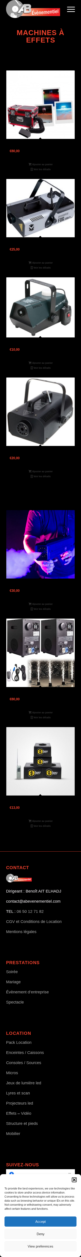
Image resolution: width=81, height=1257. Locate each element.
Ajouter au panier (42, 164)
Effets (11, 1113)
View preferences (40, 1246)
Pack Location (19, 1042)
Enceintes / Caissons (25, 1052)
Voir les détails (42, 169)
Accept (40, 1221)
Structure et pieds (22, 1123)
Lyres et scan (18, 1093)
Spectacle (15, 1002)
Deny (41, 1234)
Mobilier (13, 1133)
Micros (12, 1073)
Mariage (13, 982)
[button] (74, 1180)
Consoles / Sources (23, 1062)
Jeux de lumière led (23, 1083)
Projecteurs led (19, 1103)
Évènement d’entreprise (27, 992)
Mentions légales (21, 931)
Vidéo (26, 1113)
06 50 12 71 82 (30, 911)
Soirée (12, 972)
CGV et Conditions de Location (34, 921)
